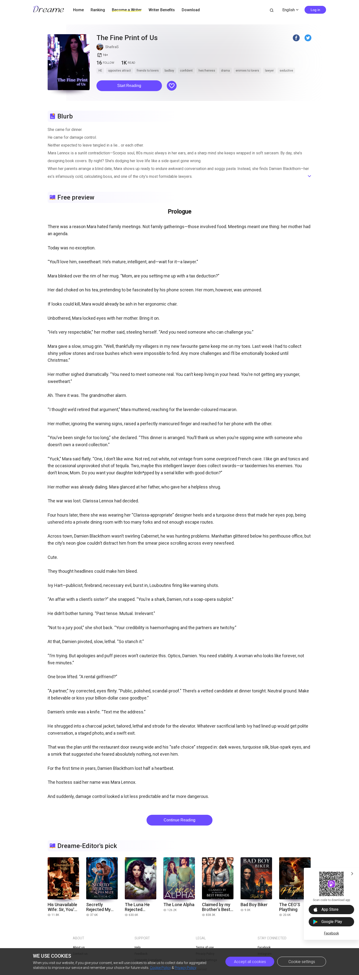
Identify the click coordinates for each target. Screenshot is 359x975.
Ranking (98, 10)
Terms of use (205, 947)
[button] (129, 85)
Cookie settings (301, 961)
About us (79, 947)
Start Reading (129, 86)
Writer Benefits (161, 10)
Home (78, 10)
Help (137, 947)
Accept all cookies (250, 961)
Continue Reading (179, 820)
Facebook (331, 933)
